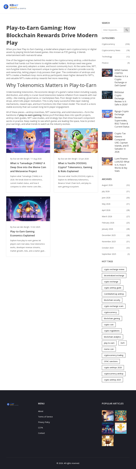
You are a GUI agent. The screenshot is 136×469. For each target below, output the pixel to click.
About (40, 411)
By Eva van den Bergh (19, 158)
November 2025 (116, 241)
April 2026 (116, 210)
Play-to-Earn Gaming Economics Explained (22, 233)
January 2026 (116, 229)
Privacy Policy (44, 422)
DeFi (123, 343)
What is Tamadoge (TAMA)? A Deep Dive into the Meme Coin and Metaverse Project (28, 167)
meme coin (109, 349)
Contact (41, 433)
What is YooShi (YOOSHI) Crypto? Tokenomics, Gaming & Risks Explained (75, 167)
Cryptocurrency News (116, 50)
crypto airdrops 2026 (113, 367)
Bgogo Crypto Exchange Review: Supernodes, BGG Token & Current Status (122, 119)
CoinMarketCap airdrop (114, 294)
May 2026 (116, 204)
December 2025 (116, 235)
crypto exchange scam (113, 306)
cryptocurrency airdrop (113, 373)
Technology (116, 56)
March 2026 (116, 216)
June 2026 (116, 197)
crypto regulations (112, 330)
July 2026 (116, 191)
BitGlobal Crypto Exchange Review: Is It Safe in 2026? (121, 98)
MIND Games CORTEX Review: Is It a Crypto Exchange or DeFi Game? (121, 78)
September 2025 (116, 254)
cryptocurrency (110, 312)
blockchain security (112, 300)
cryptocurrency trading (113, 355)
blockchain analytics (112, 337)
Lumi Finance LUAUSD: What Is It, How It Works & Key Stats (122, 164)
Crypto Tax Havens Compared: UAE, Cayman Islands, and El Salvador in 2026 (122, 142)
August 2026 (116, 185)
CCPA (40, 427)
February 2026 (116, 222)
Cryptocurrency (116, 44)
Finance (116, 63)
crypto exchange (111, 281)
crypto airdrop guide (112, 287)
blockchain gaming (112, 318)
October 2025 (116, 247)
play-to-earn (109, 343)
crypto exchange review (114, 269)
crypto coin (109, 324)
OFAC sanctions (111, 361)
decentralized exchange (114, 275)
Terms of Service (45, 416)
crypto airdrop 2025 (112, 379)
